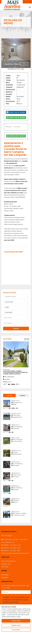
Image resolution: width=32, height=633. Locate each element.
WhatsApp (5, 574)
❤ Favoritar (9, 126)
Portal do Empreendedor (8, 561)
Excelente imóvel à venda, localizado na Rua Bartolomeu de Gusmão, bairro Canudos (15, 372)
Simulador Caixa (6, 564)
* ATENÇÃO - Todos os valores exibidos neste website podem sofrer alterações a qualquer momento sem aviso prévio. (16, 600)
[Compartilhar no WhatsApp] (16, 117)
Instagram (5, 577)
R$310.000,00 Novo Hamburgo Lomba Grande (17, 439)
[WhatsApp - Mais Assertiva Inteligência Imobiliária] (25, 1)
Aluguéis (22, 395)
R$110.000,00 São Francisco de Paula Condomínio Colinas (19, 513)
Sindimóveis (4, 566)
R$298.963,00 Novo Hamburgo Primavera (17, 487)
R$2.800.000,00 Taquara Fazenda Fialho (17, 452)
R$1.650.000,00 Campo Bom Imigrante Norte (17, 415)
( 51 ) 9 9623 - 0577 (15, 545)
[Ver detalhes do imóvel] (16, 354)
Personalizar (16, 629)
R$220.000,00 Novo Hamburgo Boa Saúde (17, 463)
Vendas (9, 395)
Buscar (16, 328)
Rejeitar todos (16, 625)
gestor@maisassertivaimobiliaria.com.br (18, 553)
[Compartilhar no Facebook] (16, 112)
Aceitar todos (16, 620)
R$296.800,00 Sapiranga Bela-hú (16, 500)
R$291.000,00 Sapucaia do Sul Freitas (17, 402)
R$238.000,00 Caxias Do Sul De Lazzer (16, 474)
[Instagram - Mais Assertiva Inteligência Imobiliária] (29, 1)
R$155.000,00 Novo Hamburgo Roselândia (17, 426)
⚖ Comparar (17, 126)
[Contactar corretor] (16, 136)
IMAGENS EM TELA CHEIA (16, 69)
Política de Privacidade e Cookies (11, 616)
